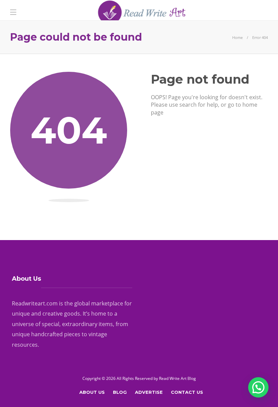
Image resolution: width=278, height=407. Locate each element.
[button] (258, 387)
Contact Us (187, 392)
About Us (92, 392)
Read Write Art (172, 378)
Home (237, 37)
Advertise (149, 392)
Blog (120, 392)
